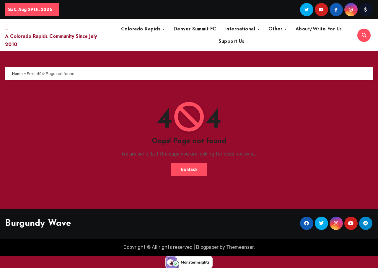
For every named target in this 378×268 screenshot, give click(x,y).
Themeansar (240, 247)
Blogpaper (207, 247)
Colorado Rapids (141, 28)
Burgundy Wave (38, 223)
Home (17, 73)
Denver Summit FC (195, 28)
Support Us (231, 41)
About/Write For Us (319, 28)
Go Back (189, 169)
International (241, 28)
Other (276, 28)
